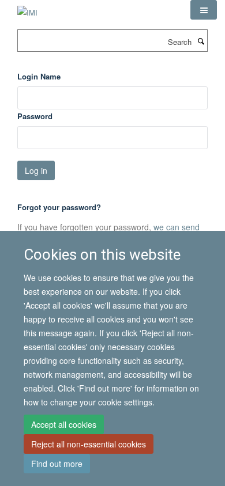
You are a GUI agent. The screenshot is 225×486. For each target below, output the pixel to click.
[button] (203, 10)
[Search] (200, 41)
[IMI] (27, 8)
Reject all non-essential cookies (88, 444)
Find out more (56, 463)
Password (34, 116)
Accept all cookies (63, 424)
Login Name (39, 76)
